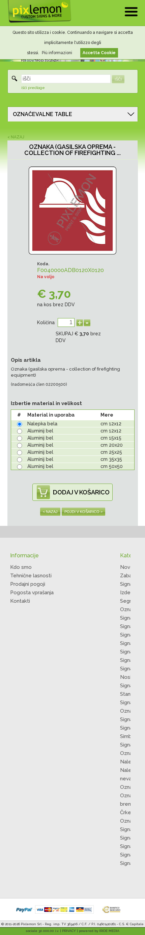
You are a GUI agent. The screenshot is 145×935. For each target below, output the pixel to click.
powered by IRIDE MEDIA (99, 931)
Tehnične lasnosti (31, 576)
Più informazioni (57, 52)
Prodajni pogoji (27, 584)
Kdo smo (21, 567)
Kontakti (20, 601)
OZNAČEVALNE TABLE (42, 114)
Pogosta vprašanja (32, 592)
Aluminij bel (40, 430)
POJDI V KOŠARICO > (83, 512)
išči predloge (33, 88)
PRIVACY (69, 931)
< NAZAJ (15, 137)
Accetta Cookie (99, 52)
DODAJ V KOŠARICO (81, 492)
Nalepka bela (42, 423)
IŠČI (118, 79)
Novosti (129, 567)
